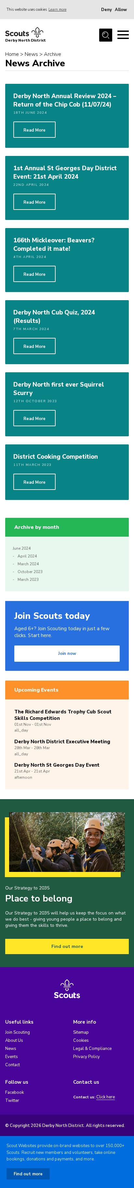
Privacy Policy (86, 1057)
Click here (105, 1097)
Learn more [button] (57, 9)
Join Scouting (17, 1032)
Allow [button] (121, 10)
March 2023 (28, 579)
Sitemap (81, 1032)
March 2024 (28, 564)
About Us (14, 1040)
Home (12, 54)
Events (11, 1057)
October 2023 (30, 571)
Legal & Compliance (92, 1049)
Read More (34, 130)
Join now (67, 654)
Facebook (14, 1092)
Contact (12, 1065)
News (31, 54)
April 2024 (27, 556)
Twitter (12, 1101)
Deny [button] (106, 10)
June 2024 (22, 548)
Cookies (81, 1040)
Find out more (67, 946)
